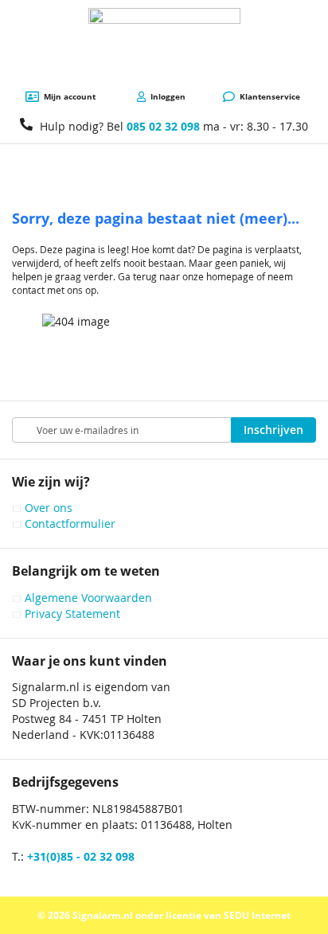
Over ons (48, 507)
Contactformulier (70, 523)
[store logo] (164, 45)
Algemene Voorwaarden (88, 597)
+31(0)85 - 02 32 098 (81, 856)
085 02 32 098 (163, 126)
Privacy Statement (72, 613)
